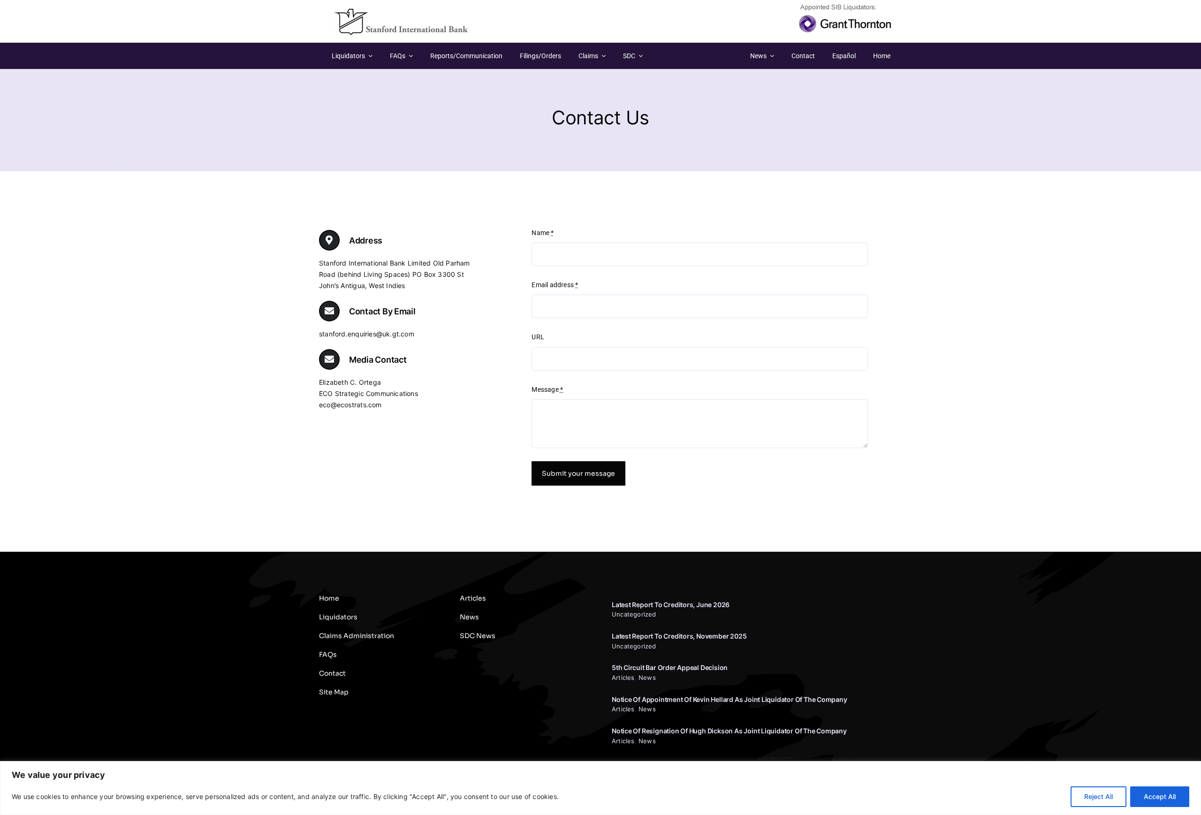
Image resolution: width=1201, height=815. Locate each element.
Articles (623, 677)
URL (538, 337)
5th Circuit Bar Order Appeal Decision (670, 667)
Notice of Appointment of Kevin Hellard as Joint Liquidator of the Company (729, 699)
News (647, 677)
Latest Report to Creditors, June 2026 (671, 605)
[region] (600, 788)
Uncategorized (634, 614)
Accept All (1160, 796)
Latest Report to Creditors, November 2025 (679, 636)
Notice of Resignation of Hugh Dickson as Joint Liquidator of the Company (729, 731)
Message (547, 389)
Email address (555, 285)
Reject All (1098, 796)
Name (543, 232)
